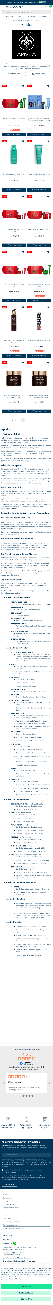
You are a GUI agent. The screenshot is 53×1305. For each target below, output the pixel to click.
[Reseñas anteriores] (4, 1083)
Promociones (26, 16)
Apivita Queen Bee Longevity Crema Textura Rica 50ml (14, 396)
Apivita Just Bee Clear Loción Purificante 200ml (14, 175)
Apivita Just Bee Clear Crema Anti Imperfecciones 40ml (39, 175)
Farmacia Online (18, 20)
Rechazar (26, 1299)
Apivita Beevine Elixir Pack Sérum (39, 229)
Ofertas (44, 16)
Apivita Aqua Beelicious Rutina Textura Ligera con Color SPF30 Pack (39, 119)
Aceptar (26, 1286)
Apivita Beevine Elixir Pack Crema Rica (14, 285)
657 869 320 (8, 1243)
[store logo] (14, 7)
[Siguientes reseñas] (49, 1083)
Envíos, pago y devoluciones (13, 1228)
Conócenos (7, 1198)
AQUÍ (7, 1275)
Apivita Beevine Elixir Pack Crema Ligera (14, 230)
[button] (23, 86)
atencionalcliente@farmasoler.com (16, 1258)
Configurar (26, 1293)
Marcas (8, 16)
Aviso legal (7, 1218)
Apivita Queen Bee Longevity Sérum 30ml (14, 341)
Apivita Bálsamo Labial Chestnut (39, 340)
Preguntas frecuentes (11, 1208)
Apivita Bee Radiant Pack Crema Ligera (39, 285)
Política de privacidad (11, 1222)
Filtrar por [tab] (15, 74)
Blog (5, 1215)
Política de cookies (10, 1225)
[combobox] (26, 12)
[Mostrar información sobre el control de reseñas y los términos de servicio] (43, 1067)
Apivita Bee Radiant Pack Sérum (14, 119)
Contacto (6, 1201)
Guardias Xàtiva (9, 1204)
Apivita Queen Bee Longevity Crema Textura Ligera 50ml (39, 396)
